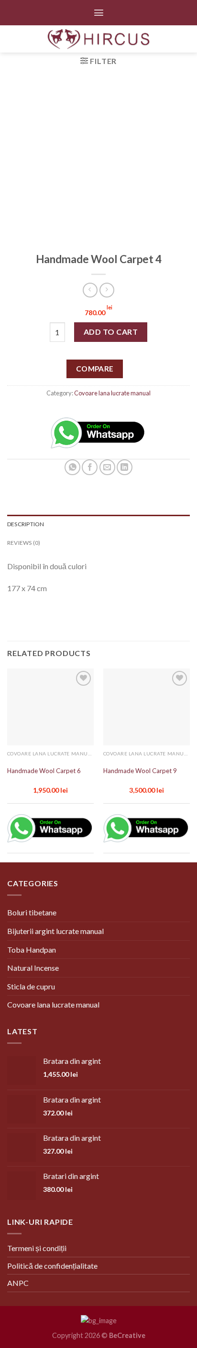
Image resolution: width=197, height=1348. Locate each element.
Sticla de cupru (31, 986)
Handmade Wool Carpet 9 (140, 771)
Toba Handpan (31, 949)
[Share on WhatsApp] (72, 467)
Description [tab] (25, 524)
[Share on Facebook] (90, 467)
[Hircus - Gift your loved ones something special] (98, 39)
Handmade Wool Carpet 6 (44, 771)
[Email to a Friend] (107, 467)
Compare (95, 368)
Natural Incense (33, 967)
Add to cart (111, 331)
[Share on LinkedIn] (124, 467)
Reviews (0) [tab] (24, 542)
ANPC (18, 1282)
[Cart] (181, 39)
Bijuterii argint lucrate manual (55, 930)
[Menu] (99, 12)
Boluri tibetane (31, 912)
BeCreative (127, 1335)
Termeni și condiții (36, 1247)
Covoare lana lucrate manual (112, 393)
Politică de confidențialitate (52, 1265)
